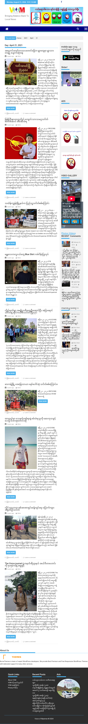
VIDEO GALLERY (69, 175)
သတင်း (17, 113)
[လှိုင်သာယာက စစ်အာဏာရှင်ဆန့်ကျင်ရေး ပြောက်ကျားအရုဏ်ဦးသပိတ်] (21, 517)
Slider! (64, 67)
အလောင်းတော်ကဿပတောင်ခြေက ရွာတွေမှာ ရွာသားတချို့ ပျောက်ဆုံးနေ (29, 51)
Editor (19, 56)
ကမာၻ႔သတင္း (69, 308)
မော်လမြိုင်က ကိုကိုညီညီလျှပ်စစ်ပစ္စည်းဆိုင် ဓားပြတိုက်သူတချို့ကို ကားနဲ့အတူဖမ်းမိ (43, 708)
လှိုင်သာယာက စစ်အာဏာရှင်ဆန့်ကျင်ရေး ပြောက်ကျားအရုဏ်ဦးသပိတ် (29, 508)
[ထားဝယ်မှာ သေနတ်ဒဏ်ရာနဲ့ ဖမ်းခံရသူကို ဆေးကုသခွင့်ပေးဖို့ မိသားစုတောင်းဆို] (21, 428)
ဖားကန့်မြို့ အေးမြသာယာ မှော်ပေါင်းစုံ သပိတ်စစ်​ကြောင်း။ (31, 384)
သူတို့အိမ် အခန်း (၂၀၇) (40, 695)
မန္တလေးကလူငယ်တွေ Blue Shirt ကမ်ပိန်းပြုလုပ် (27, 254)
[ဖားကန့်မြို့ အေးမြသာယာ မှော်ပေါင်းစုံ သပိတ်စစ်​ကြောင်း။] (21, 391)
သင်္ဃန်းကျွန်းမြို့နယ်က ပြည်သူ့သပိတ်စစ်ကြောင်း (27, 203)
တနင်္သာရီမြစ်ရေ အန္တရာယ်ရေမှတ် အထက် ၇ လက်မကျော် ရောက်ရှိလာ (43, 690)
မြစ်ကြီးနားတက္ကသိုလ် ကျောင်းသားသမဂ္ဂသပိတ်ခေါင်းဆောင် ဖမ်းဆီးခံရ (26, 120)
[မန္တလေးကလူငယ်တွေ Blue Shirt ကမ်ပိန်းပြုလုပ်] (21, 261)
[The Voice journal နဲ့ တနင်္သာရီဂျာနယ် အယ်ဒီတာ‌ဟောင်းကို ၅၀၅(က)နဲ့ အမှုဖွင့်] (21, 573)
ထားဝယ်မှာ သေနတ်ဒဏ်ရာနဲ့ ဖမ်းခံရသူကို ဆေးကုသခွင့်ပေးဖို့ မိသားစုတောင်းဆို (30, 419)
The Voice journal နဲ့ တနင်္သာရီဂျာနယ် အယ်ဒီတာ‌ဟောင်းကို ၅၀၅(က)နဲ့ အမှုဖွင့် (30, 564)
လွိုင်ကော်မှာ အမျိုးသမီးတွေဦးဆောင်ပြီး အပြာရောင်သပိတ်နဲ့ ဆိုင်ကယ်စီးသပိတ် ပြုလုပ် (29, 311)
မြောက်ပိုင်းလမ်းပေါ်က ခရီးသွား (43, 703)
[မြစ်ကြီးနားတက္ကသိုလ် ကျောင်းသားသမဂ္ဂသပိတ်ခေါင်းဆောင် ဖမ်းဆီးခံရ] (21, 128)
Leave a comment (30, 113)
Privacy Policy (13, 688)
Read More (11, 108)
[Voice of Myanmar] (7, 28)
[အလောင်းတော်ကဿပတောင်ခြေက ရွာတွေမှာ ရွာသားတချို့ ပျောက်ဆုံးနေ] (21, 60)
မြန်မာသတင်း (10, 113)
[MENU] (85, 28)
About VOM (12, 680)
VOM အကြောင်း (13, 685)
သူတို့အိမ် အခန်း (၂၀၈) (40, 685)
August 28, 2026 (69, 203)
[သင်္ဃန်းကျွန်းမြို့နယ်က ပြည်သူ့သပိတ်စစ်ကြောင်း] (21, 210)
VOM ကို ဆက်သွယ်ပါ (15, 683)
